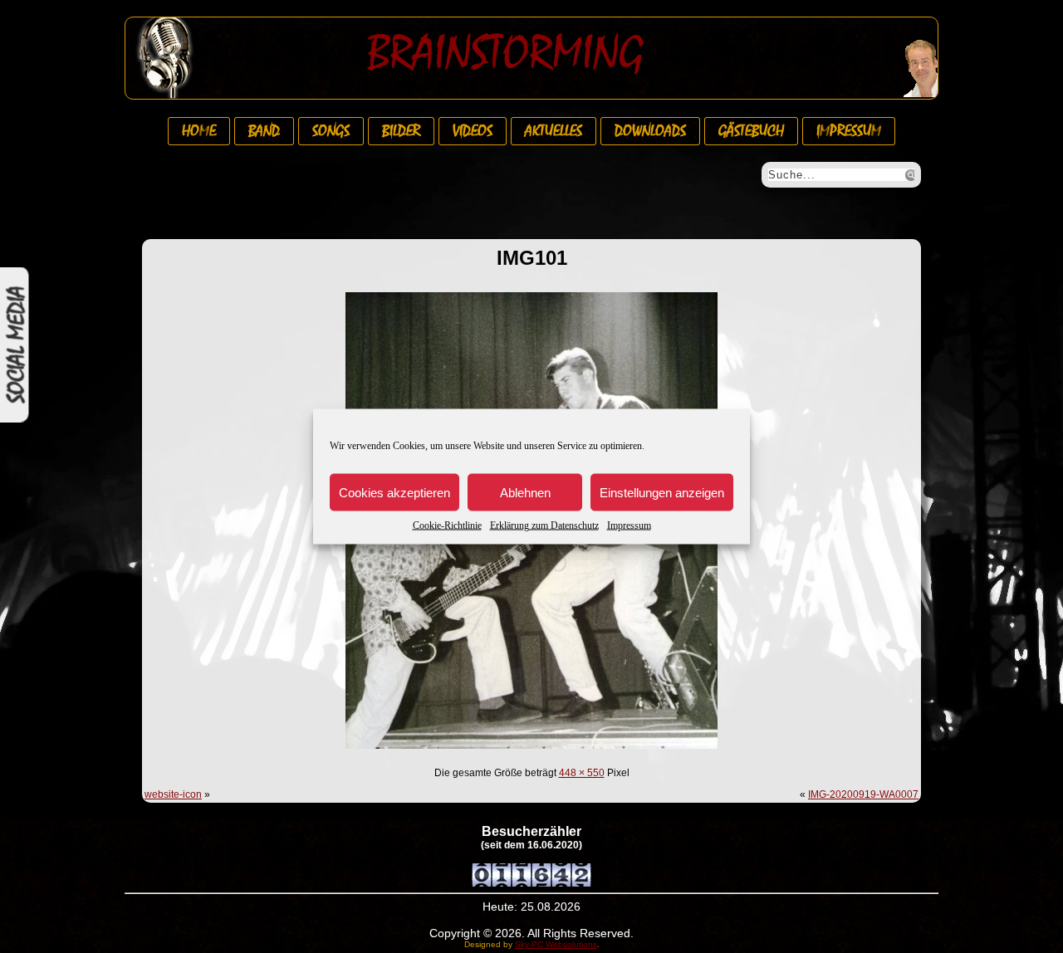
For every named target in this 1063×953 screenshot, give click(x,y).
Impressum (629, 525)
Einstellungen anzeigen (662, 492)
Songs (331, 131)
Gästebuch (751, 131)
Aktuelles (553, 131)
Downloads (650, 131)
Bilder (401, 131)
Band (264, 131)
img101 (532, 258)
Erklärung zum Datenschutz (544, 525)
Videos (472, 131)
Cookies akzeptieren (394, 492)
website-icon (173, 794)
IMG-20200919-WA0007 (863, 794)
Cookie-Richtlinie (447, 525)
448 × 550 (582, 773)
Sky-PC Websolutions (556, 944)
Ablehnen (525, 492)
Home (199, 131)
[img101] (531, 751)
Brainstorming (505, 53)
